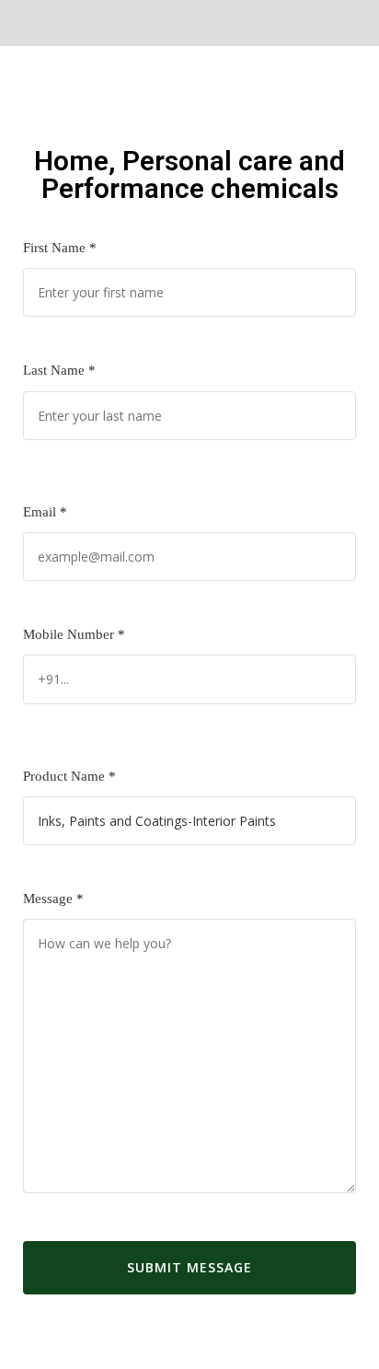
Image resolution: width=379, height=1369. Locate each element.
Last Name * (59, 370)
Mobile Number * (74, 634)
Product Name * (69, 776)
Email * (45, 512)
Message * (53, 898)
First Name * (60, 247)
